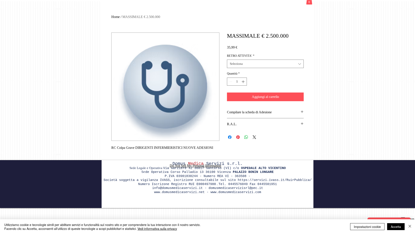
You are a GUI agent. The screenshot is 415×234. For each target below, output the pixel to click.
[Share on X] (254, 137)
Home (115, 17)
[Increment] (243, 81)
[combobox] (265, 64)
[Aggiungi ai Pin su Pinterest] (238, 137)
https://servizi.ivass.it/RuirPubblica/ (275, 180)
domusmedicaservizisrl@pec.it (236, 188)
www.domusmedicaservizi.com (236, 192)
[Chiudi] (409, 227)
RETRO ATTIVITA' (240, 55)
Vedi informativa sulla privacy (157, 228)
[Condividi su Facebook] (229, 137)
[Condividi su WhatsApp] (246, 137)
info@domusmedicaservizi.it (177, 188)
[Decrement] (230, 81)
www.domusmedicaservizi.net (179, 192)
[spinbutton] (237, 81)
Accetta (396, 226)
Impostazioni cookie (367, 226)
